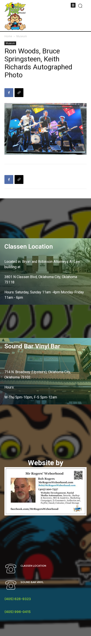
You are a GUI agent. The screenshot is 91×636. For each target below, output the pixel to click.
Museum (21, 36)
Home (8, 36)
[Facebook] (8, 92)
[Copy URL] (19, 92)
